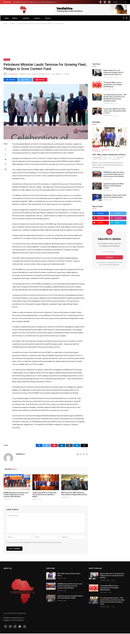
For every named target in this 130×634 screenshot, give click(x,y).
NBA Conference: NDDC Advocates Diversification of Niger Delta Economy (74, 493)
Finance (48, 18)
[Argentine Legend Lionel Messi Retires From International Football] (97, 186)
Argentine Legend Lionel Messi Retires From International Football (113, 186)
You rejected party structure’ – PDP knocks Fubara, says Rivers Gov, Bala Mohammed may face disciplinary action (114, 98)
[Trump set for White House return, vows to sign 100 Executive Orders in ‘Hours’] (97, 111)
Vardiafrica (13, 74)
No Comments (57, 74)
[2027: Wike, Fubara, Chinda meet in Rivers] (109, 137)
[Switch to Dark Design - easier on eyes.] (123, 18)
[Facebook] (5, 149)
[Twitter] (5, 154)
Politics (14, 18)
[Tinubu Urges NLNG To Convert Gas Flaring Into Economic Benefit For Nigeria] (45, 482)
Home (7, 18)
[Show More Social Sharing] (50, 80)
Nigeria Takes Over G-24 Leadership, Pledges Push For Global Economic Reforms (113, 72)
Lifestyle (26, 18)
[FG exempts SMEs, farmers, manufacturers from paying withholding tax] (97, 84)
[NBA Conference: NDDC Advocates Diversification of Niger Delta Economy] (74, 482)
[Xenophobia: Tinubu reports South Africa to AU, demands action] (97, 197)
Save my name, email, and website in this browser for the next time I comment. (35, 542)
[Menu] (126, 18)
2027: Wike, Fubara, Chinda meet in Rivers (109, 155)
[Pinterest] (5, 164)
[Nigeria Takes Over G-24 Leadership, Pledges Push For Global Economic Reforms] (97, 72)
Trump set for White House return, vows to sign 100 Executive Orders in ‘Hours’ (114, 111)
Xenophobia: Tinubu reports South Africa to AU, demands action (114, 196)
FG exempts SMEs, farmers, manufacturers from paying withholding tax (112, 84)
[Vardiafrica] (23, 9)
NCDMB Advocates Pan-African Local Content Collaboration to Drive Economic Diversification (36, 2)
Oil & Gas (6, 59)
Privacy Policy (108, 264)
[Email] (5, 169)
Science (37, 18)
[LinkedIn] (5, 159)
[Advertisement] (65, 41)
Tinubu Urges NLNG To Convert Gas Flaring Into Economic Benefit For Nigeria (44, 494)
